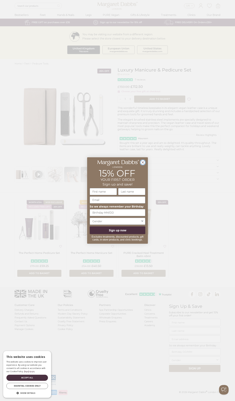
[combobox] (116, 221)
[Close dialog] (142, 162)
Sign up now (117, 230)
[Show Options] (142, 221)
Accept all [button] (27, 377)
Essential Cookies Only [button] (27, 385)
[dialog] (27, 374)
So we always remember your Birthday (117, 206)
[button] (27, 393)
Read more (29, 371)
